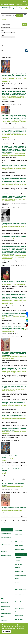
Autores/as (3, 40)
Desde (2, 30)
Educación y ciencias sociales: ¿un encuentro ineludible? (14, 458)
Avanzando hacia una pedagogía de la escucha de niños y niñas (14, 226)
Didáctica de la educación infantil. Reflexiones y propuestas (14, 471)
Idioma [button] (24, 1)
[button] (26, 50)
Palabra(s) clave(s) (5, 51)
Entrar (25, 4)
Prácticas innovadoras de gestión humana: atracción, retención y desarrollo (14, 371)
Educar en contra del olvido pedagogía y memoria (14, 237)
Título (2, 45)
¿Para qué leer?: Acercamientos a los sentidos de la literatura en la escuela (14, 316)
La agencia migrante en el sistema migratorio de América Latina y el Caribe (14, 431)
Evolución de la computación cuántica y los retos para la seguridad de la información (14, 418)
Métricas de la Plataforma (7, 4)
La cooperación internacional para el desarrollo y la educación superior (14, 405)
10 (11, 522)
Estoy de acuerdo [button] (6, 631)
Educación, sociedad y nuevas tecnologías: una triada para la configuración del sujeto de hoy (14, 329)
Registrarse (19, 4)
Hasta (2, 35)
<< (1, 522)
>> (14, 522)
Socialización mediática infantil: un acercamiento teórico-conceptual (14, 168)
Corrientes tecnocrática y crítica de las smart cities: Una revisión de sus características (14, 198)
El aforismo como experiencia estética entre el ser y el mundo (14, 388)
